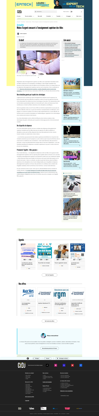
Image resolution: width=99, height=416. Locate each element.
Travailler (58, 16)
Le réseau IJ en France (64, 383)
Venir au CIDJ (28, 376)
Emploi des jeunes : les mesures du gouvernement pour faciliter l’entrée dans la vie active (73, 50)
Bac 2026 (40, 16)
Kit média (44, 391)
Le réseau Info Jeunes (65, 380)
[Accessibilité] (28, 358)
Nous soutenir (28, 377)
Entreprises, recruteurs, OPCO (48, 377)
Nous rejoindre (28, 393)
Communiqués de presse (47, 388)
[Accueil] (22, 12)
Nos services (45, 373)
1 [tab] (38, 77)
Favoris (47, 358)
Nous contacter (28, 375)
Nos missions (28, 384)
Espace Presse (46, 385)
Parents (44, 378)
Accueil (18, 21)
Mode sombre (66, 11)
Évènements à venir (46, 389)
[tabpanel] (38, 63)
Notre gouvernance (29, 386)
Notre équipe (28, 387)
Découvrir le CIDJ (29, 382)
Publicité (31, 413)
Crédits (27, 378)
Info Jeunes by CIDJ (29, 396)
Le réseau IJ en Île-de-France (65, 384)
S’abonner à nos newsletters (66, 391)
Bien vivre (78, 16)
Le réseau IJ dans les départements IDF (67, 385)
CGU (59, 413)
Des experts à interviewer (47, 390)
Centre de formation (47, 382)
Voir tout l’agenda (49, 275)
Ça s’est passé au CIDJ (29, 392)
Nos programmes (28, 388)
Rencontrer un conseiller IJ (65, 386)
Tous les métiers (28, 16)
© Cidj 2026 (63, 413)
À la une (18, 16)
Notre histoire (28, 385)
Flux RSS (35, 413)
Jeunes (44, 375)
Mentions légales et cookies (48, 413)
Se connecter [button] (81, 11)
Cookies (67, 413)
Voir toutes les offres (49, 321)
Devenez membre (64, 373)
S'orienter (48, 16)
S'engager (68, 16)
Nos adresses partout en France (49, 348)
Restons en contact (29, 373)
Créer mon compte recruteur (65, 376)
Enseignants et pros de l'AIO (47, 376)
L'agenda (27, 400)
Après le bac (28, 21)
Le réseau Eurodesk (64, 387)
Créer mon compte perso (65, 375)
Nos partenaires (28, 391)
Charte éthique (40, 413)
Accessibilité (56, 413)
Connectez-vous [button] (65, 395)
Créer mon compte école (65, 377)
